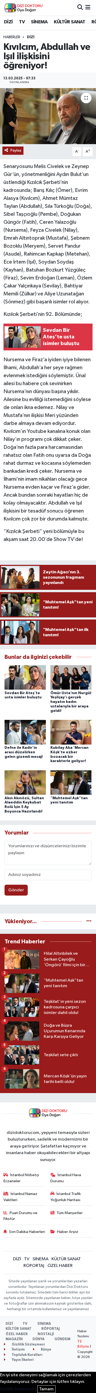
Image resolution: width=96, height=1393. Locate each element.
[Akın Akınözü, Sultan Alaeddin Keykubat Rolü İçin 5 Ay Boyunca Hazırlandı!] (25, 782)
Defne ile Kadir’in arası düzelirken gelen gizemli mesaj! (24, 752)
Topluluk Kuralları (26, 1355)
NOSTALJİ (46, 1334)
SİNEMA (39, 22)
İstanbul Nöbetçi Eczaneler (21, 1178)
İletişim (18, 1349)
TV (22, 22)
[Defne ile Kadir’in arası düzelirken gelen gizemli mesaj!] (25, 732)
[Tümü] (88, 921)
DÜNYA (39, 1339)
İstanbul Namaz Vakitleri (20, 1197)
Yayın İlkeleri (22, 1360)
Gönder (16, 890)
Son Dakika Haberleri (27, 1232)
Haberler (11, 37)
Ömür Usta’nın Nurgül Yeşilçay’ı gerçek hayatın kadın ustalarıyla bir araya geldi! (70, 702)
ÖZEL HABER (60, 1265)
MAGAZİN (14, 1339)
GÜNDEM (62, 1339)
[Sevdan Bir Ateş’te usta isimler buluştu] (25, 677)
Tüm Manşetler (70, 1213)
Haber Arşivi (67, 1232)
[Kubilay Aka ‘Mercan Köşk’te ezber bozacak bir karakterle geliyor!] (71, 732)
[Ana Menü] (87, 7)
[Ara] (80, 7)
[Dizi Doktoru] (23, 7)
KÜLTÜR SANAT (69, 22)
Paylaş (15, 150)
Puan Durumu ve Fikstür (20, 1216)
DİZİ (8, 22)
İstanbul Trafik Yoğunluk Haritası (65, 1197)
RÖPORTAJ (33, 1265)
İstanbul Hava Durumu (65, 1178)
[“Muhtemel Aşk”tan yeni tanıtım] (71, 782)
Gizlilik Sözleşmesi (28, 1344)
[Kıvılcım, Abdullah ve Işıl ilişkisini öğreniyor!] (48, 116)
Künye (45, 1349)
